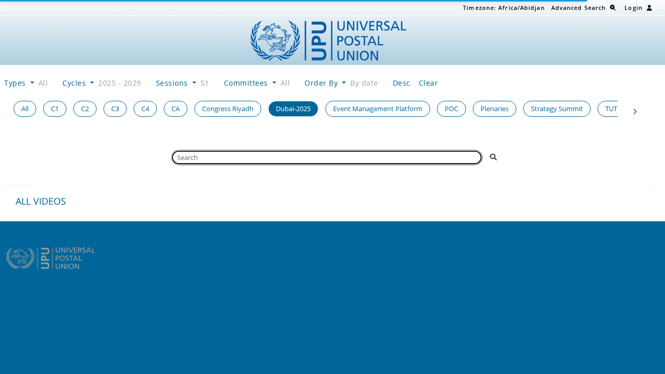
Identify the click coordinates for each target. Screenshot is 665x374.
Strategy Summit (557, 108)
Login (633, 7)
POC (451, 108)
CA (175, 108)
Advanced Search (578, 7)
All (25, 108)
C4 (145, 108)
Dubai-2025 (293, 108)
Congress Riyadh (228, 108)
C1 (55, 108)
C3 (115, 108)
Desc (401, 83)
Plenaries (495, 108)
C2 (85, 108)
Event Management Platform (377, 108)
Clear (428, 83)
